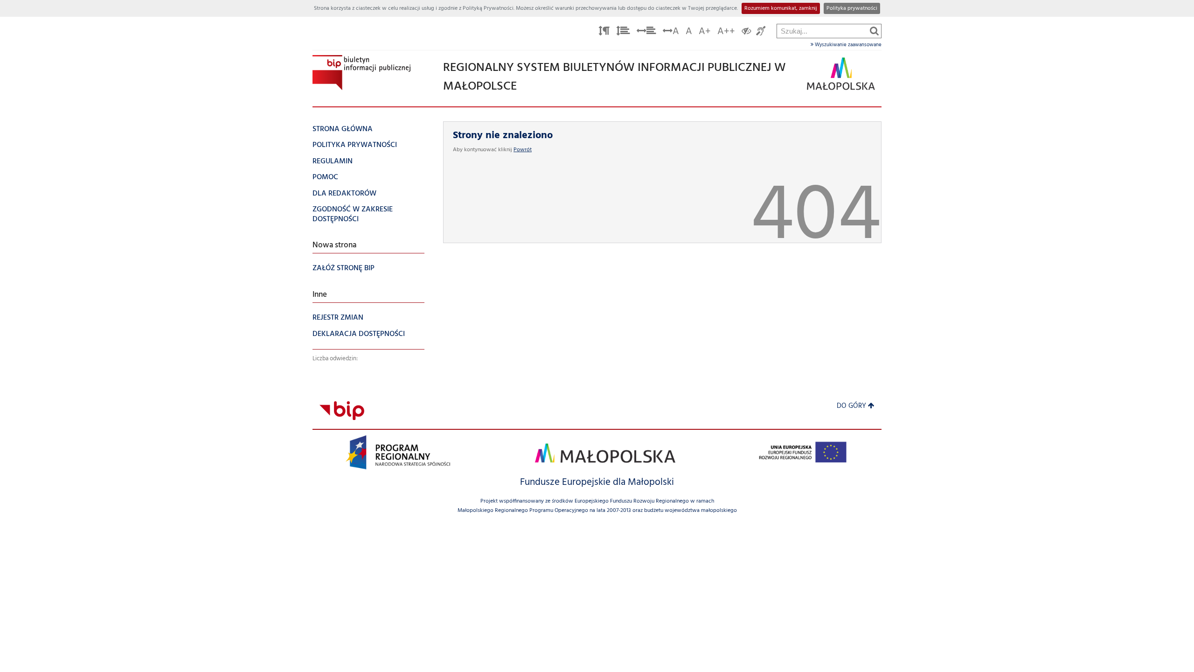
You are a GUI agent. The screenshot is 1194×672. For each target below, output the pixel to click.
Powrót (523, 149)
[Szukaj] (874, 30)
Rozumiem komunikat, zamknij (780, 8)
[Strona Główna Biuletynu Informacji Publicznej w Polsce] (341, 410)
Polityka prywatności (851, 8)
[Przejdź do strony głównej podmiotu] (361, 72)
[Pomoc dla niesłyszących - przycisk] (761, 32)
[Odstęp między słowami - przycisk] (646, 32)
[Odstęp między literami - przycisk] (604, 32)
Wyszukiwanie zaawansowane (847, 45)
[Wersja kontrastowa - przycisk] (746, 32)
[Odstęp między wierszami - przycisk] (623, 32)
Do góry (851, 406)
